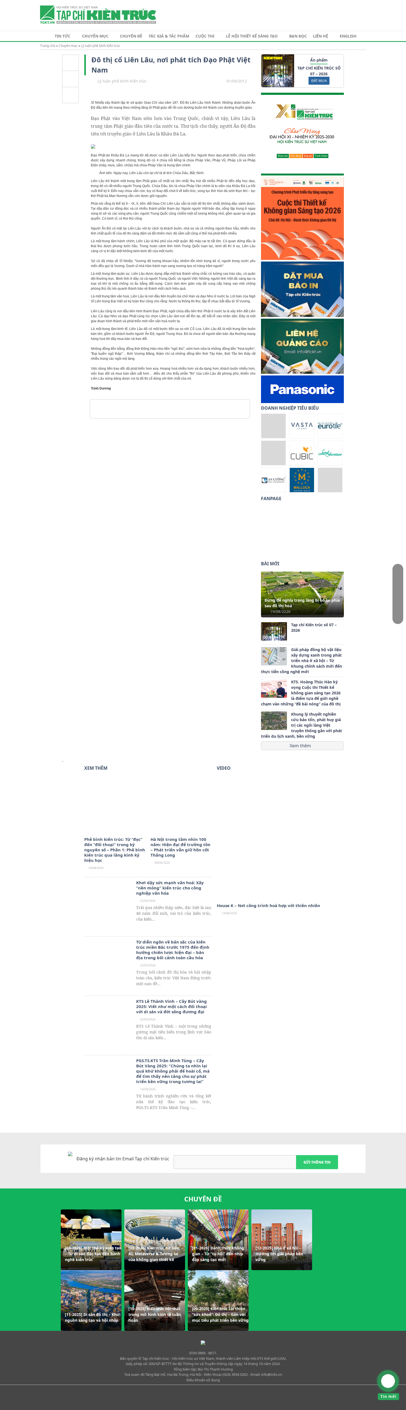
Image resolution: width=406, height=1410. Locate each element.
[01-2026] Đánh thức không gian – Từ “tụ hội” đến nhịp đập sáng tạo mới (218, 1253)
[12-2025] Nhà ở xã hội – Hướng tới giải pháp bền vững (279, 1253)
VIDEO (224, 768)
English (348, 36)
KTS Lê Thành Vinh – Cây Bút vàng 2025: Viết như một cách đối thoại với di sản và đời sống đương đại (171, 1006)
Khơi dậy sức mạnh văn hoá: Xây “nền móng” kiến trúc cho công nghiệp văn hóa (170, 888)
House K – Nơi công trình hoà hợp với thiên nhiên (268, 905)
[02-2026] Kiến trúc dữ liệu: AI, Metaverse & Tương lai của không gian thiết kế (154, 1253)
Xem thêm (301, 746)
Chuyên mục (95, 36)
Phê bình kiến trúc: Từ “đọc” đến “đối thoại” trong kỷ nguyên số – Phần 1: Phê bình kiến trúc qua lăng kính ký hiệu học (114, 850)
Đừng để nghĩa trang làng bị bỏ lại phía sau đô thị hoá (302, 603)
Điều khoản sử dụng (203, 1379)
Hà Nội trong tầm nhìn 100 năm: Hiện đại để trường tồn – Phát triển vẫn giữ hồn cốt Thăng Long (180, 847)
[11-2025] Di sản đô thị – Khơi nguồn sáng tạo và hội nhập (92, 1317)
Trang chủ (47, 45)
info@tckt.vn (271, 1374)
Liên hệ (320, 36)
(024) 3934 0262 (235, 1374)
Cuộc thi (205, 36)
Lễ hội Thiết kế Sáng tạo (252, 36)
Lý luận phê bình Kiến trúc (100, 45)
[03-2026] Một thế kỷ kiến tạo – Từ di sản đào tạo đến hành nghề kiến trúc (93, 1253)
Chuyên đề (131, 36)
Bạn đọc (298, 36)
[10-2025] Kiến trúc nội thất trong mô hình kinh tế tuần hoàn (154, 1314)
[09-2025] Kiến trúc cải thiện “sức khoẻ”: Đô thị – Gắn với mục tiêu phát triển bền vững (220, 1314)
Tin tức (62, 36)
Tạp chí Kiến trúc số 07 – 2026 (314, 627)
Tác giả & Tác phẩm (169, 36)
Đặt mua (319, 80)
